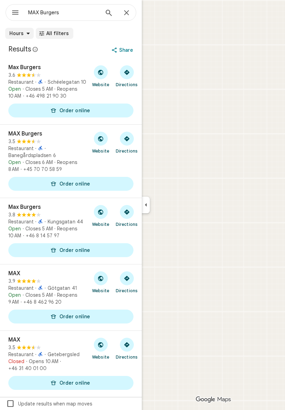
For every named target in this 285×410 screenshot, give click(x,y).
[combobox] (63, 12)
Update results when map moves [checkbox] (49, 404)
